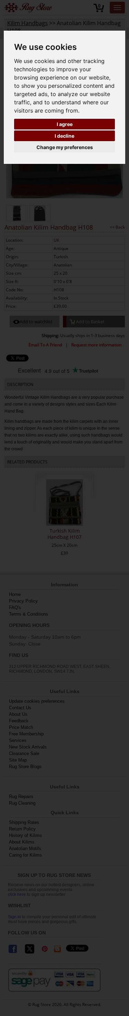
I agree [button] (65, 124)
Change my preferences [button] (64, 147)
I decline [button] (64, 136)
